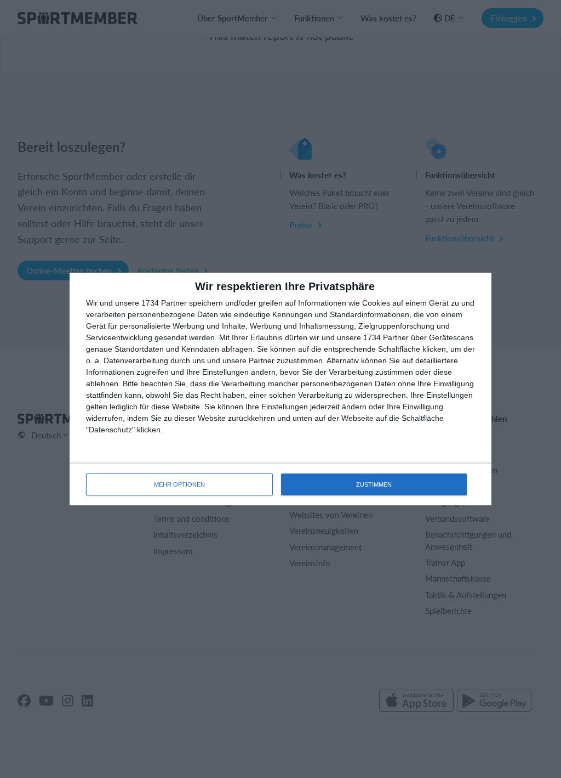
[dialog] (280, 389)
